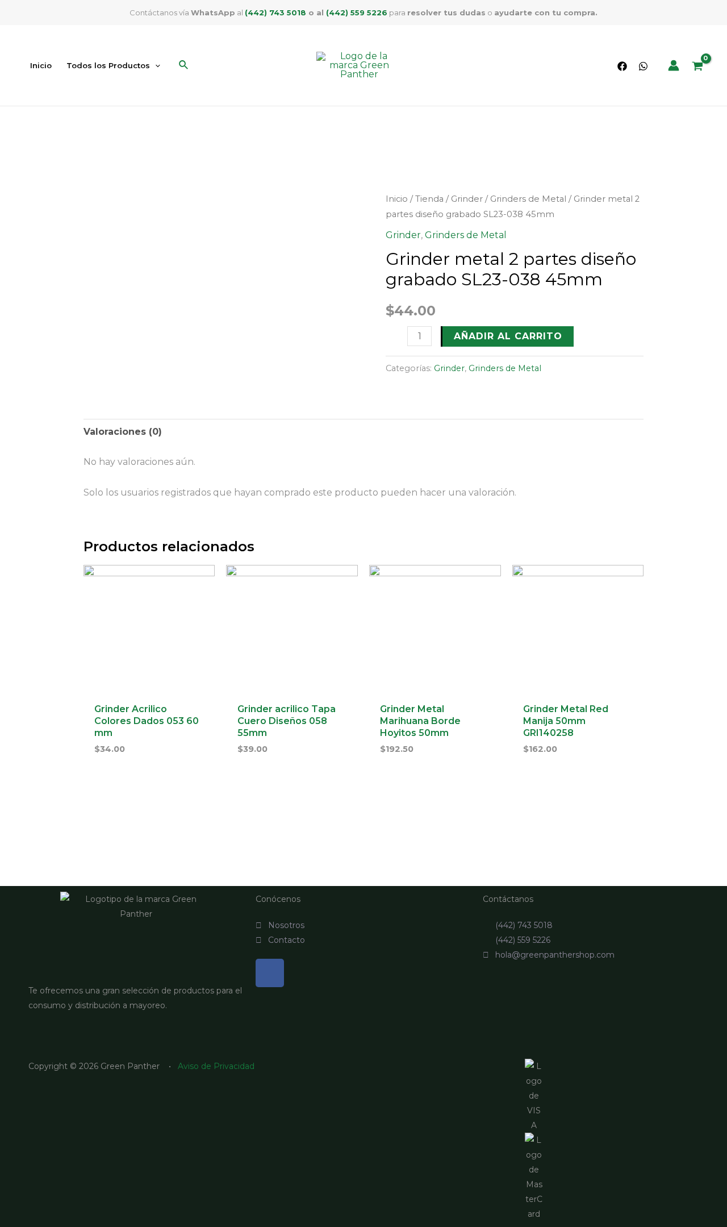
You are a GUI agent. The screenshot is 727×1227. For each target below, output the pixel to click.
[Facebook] (622, 66)
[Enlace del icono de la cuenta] (673, 65)
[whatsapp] (643, 66)
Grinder (467, 199)
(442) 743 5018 (275, 12)
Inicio (397, 199)
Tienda (429, 199)
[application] (155, 65)
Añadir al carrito (508, 336)
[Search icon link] (184, 66)
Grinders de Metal (528, 199)
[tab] (122, 432)
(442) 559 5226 (356, 12)
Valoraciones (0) (122, 431)
